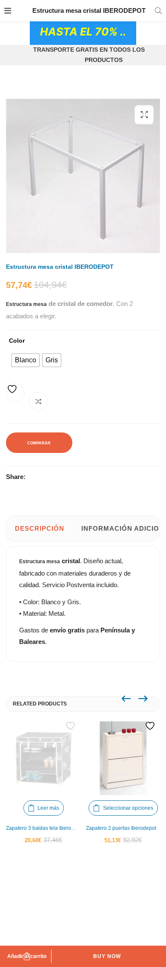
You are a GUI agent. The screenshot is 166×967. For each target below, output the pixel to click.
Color (17, 340)
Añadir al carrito (26, 956)
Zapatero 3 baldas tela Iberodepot (43, 828)
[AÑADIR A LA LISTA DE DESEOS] (15, 392)
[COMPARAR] (38, 401)
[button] (144, 114)
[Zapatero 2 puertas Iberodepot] (123, 758)
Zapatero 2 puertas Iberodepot (121, 828)
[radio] (25, 360)
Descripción (39, 528)
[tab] (39, 528)
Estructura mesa (39, 561)
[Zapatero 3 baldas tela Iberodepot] (43, 758)
